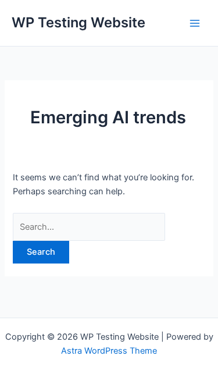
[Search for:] (89, 227)
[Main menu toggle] (194, 22)
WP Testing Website (78, 22)
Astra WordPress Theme (109, 351)
